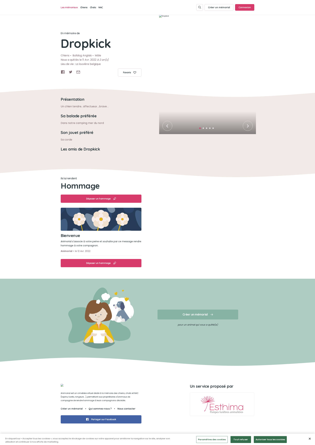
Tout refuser (240, 439)
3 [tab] (207, 129)
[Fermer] (309, 438)
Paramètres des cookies (212, 439)
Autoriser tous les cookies (270, 439)
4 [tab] (210, 129)
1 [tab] (201, 129)
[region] (157, 439)
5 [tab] (214, 129)
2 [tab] (204, 129)
